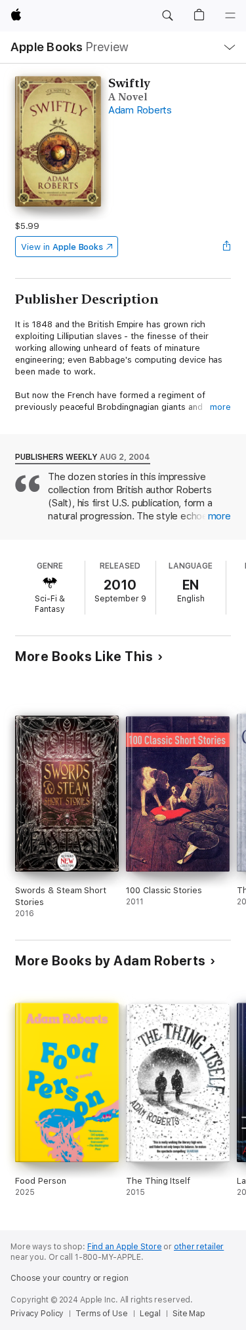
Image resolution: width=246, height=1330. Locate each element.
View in (62, 247)
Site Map (189, 1313)
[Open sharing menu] (227, 246)
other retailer (199, 1246)
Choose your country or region (69, 1278)
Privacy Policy (37, 1313)
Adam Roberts (140, 110)
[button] (167, 15)
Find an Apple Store (124, 1246)
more (220, 407)
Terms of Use (101, 1313)
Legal (150, 1313)
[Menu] (230, 15)
